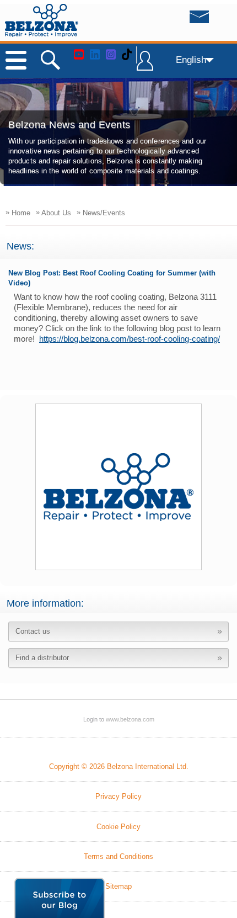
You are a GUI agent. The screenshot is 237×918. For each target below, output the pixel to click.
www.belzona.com (41, 20)
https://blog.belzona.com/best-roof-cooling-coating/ (129, 338)
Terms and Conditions (118, 856)
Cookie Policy (118, 827)
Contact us (32, 631)
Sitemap (118, 886)
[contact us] (177, 20)
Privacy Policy (118, 796)
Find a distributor (42, 658)
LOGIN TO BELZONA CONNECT (145, 66)
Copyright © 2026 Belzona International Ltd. (118, 766)
